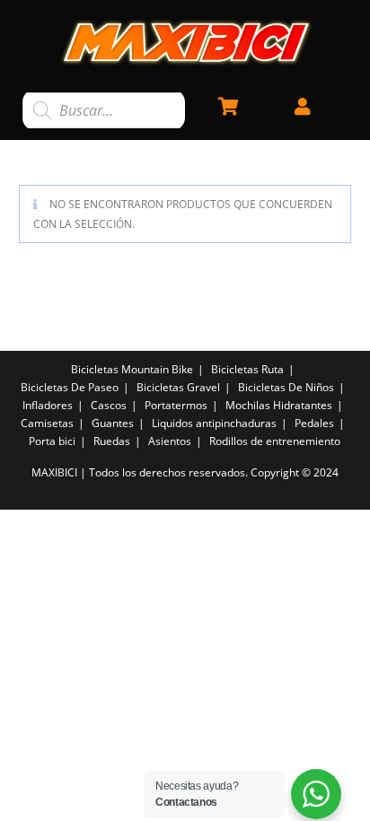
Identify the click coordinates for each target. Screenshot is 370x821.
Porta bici (52, 441)
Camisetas (47, 423)
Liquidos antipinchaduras (214, 423)
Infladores (47, 405)
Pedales (314, 423)
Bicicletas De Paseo (70, 387)
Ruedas (111, 441)
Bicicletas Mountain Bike (132, 369)
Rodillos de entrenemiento (274, 441)
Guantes (113, 423)
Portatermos (176, 405)
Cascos (109, 405)
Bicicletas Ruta (247, 369)
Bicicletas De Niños (286, 387)
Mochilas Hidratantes (278, 405)
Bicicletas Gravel (178, 387)
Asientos (169, 441)
